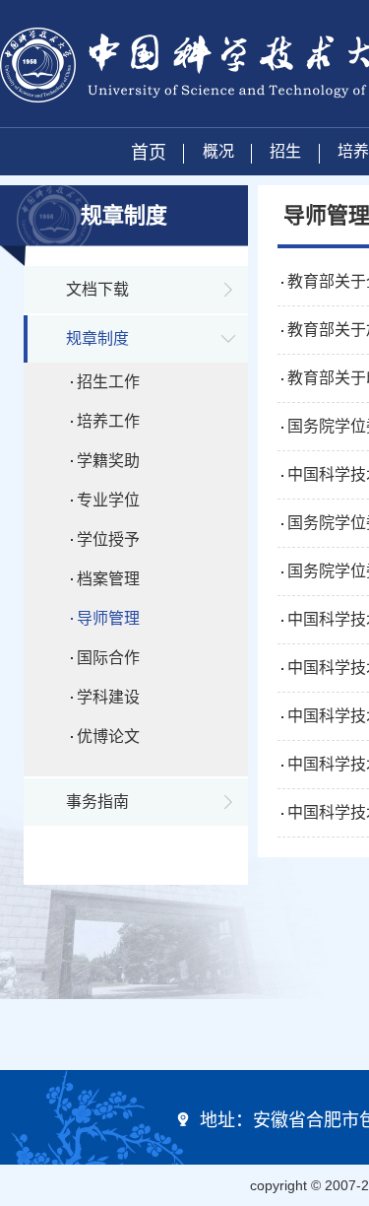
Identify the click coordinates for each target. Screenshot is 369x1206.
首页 (148, 153)
